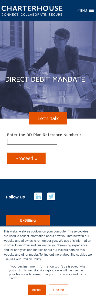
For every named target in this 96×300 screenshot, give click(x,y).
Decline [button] (58, 289)
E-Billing (28, 220)
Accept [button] (36, 289)
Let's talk (48, 118)
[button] (82, 10)
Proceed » (26, 158)
